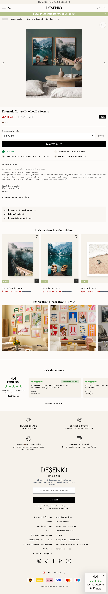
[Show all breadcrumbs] (5, 19)
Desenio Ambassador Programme (37, 544)
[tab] (13, 106)
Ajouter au (52, 144)
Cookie (59, 535)
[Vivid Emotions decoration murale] (73, 328)
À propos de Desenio (43, 517)
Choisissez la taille (10, 131)
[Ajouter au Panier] (37, 281)
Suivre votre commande (66, 526)
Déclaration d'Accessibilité (40, 540)
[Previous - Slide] (3, 63)
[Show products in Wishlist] (98, 8)
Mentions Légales (44, 526)
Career (49, 531)
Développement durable (41, 535)
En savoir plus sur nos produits (15, 197)
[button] (101, 136)
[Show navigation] (4, 8)
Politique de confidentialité (54, 506)
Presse (49, 522)
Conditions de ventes (65, 531)
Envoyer (54, 500)
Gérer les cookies (63, 549)
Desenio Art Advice (64, 517)
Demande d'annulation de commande (72, 544)
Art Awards (47, 549)
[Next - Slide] (105, 63)
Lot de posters (17, 19)
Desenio (61, 586)
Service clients (62, 522)
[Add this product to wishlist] (103, 25)
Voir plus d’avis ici (54, 403)
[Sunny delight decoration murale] (25, 328)
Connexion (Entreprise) (42, 553)
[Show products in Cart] (104, 8)
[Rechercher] (10, 8)
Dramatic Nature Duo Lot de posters (43, 19)
